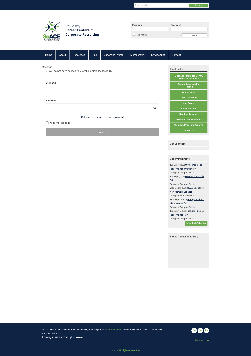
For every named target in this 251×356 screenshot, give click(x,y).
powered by (117, 350)
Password (175, 25)
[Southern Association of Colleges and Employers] (80, 30)
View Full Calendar (196, 223)
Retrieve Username (91, 117)
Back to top (200, 340)
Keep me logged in (143, 35)
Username (137, 25)
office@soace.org (113, 330)
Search (198, 5)
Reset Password (115, 117)
